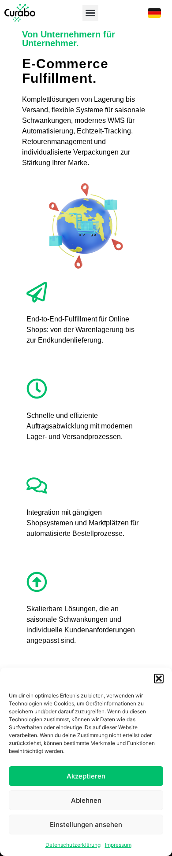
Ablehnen (86, 800)
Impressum (118, 844)
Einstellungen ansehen (86, 824)
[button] (158, 678)
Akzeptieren (86, 776)
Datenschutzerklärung (73, 844)
